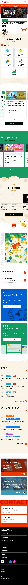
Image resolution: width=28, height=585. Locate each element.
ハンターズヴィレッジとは (7, 540)
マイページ (4, 557)
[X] (6, 561)
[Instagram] (14, 561)
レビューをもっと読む (10, 339)
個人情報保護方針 (4, 573)
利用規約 (2, 569)
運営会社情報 (3, 571)
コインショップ (5, 544)
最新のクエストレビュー (7, 550)
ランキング (4, 547)
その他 (3, 554)
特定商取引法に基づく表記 (5, 578)
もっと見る (12, 123)
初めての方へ (5, 537)
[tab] (6, 5)
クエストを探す (5, 533)
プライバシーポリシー (4, 576)
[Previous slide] (22, 29)
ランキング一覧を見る (10, 306)
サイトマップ (3, 566)
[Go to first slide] (25, 29)
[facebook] (10, 561)
